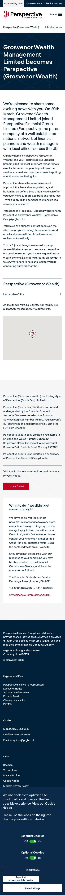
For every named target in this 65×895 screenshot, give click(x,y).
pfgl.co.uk (18, 219)
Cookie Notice (11, 780)
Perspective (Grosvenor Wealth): (21, 27)
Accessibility (13, 3)
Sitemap (8, 764)
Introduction (52, 27)
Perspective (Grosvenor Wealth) (22, 214)
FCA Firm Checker (14, 427)
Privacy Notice (11, 775)
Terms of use (10, 770)
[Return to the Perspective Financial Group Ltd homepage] (22, 14)
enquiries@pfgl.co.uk (22, 740)
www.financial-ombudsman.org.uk (29, 594)
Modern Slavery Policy (16, 785)
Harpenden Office (13, 294)
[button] (32, 334)
